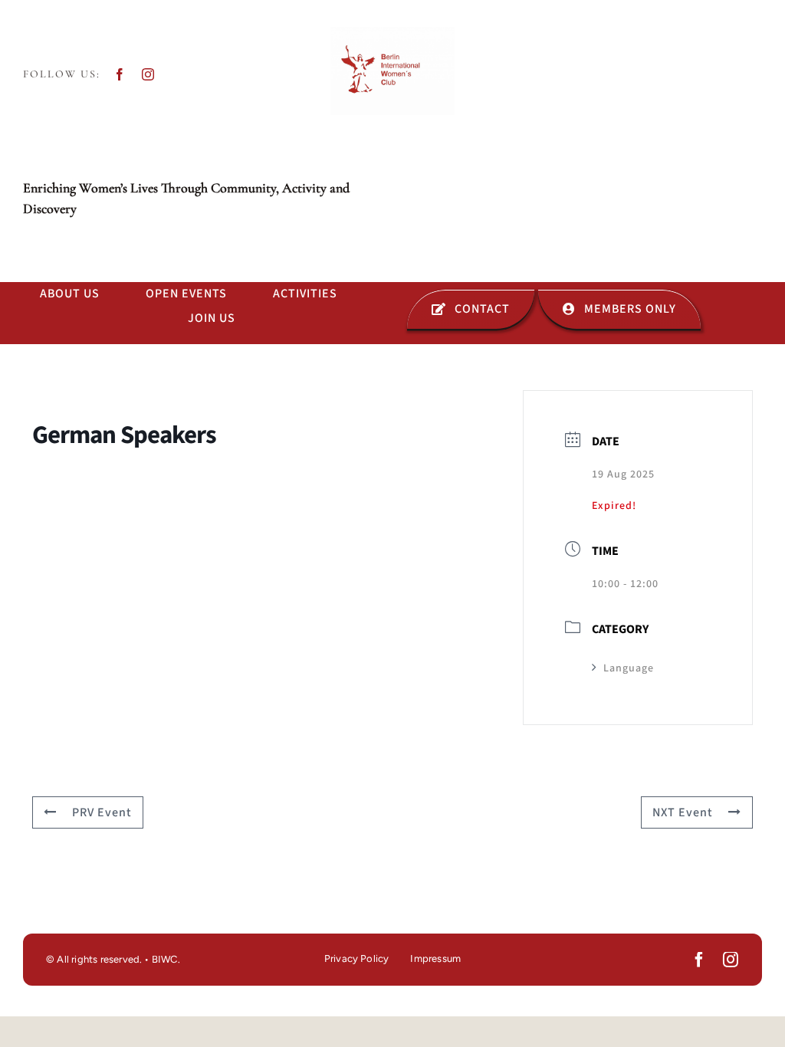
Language (628, 668)
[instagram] (148, 74)
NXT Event (682, 812)
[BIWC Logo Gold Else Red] (392, 33)
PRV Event (102, 812)
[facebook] (119, 74)
